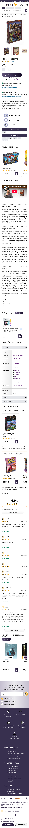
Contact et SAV (20, 715)
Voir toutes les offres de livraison (11, 96)
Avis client (10, 791)
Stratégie (9, 138)
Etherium (6, 661)
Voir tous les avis (14, 630)
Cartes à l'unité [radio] (10, 8)
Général (5, 347)
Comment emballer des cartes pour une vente (14, 757)
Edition (5, 398)
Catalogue (23, 14)
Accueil (4, 14)
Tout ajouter (19, 313)
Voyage (15, 138)
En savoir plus (14, 79)
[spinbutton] (6, 69)
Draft (19, 138)
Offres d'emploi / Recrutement (12, 773)
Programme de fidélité (13, 789)
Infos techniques (8, 401)
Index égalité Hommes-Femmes (14, 780)
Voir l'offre (6, 639)
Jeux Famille (7, 16)
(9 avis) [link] (12, 61)
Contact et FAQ (11, 751)
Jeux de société (13, 14)
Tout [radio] (3, 8)
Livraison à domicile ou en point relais (8, 726)
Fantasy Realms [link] (17, 385)
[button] (6, 51)
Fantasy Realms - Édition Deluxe (8, 476)
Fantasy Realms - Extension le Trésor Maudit (9, 435)
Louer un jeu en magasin (14, 778)
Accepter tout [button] (8, 824)
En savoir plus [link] (22, 111)
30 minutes (12, 125)
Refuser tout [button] (21, 824)
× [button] (27, 799)
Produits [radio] (18, 8)
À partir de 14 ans (14, 115)
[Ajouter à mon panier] (16, 174)
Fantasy (4, 132)
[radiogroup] (14, 8)
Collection (4, 140)
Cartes (16, 367)
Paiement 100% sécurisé (14, 737)
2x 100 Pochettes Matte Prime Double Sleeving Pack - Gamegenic (10, 330)
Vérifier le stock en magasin (10, 87)
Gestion (4, 138)
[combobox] (27, 798)
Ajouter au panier (13, 75)
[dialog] (14, 812)
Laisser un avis (13, 512)
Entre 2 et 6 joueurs (15, 120)
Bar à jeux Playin (12, 776)
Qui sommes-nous (12, 766)
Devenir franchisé (12, 768)
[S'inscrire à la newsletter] (26, 694)
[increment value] (9, 69)
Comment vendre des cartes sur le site (15, 754)
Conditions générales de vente (14, 794)
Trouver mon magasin (8, 715)
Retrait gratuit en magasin (22, 726)
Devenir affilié (11, 770)
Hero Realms (7, 168)
